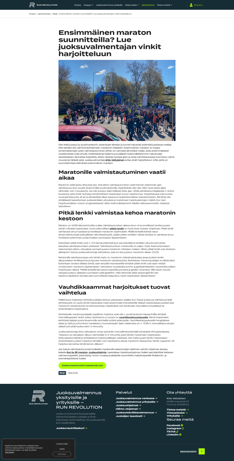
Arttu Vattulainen (114, 159)
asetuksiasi (9, 452)
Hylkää (62, 449)
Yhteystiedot (176, 413)
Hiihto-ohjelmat (127, 409)
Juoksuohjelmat (127, 405)
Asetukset (62, 454)
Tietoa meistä (163, 5)
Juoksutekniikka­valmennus (135, 412)
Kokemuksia (131, 5)
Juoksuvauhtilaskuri (70, 428)
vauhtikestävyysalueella (133, 317)
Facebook (173, 425)
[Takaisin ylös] (202, 451)
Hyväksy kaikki (62, 444)
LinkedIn (173, 434)
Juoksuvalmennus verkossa (135, 398)
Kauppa (87, 5)
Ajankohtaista (148, 5)
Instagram (174, 428)
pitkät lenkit (117, 228)
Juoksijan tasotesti (129, 416)
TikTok (171, 431)
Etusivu (77, 5)
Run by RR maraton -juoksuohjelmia (86, 352)
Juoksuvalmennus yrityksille (109, 5)
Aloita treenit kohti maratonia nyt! (82, 365)
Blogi (55, 14)
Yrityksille (173, 416)
